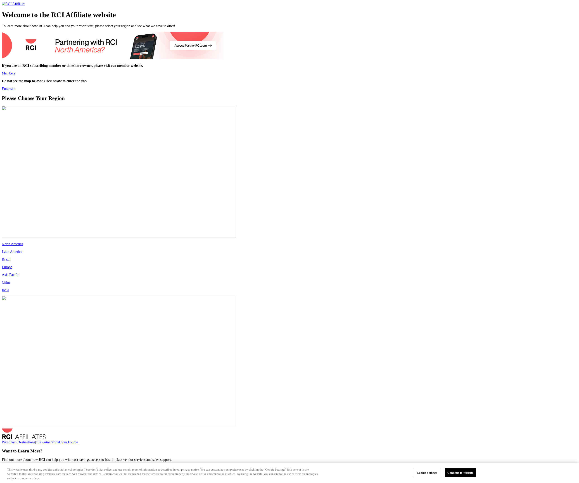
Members (8, 73)
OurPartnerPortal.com (51, 442)
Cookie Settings (427, 472)
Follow (73, 442)
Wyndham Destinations (18, 442)
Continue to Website (460, 472)
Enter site (8, 89)
